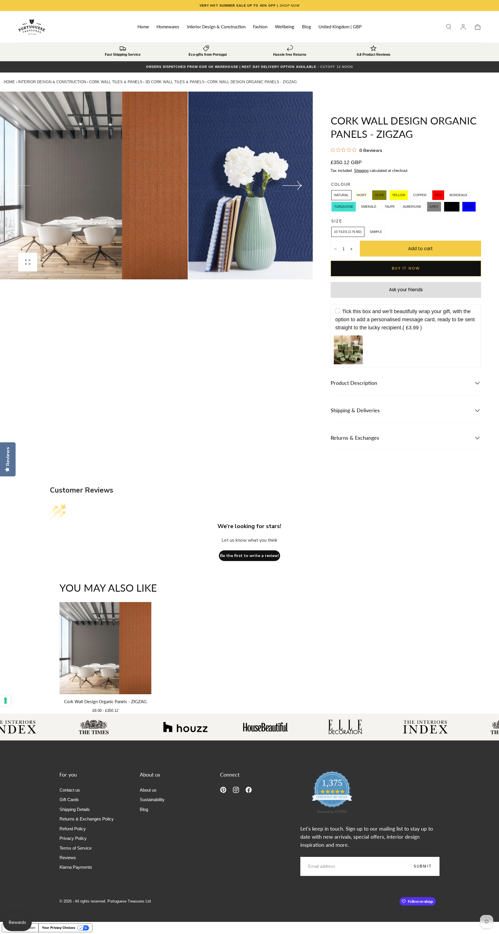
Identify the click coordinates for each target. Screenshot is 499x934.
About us (148, 790)
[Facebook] (248, 789)
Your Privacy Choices (58, 928)
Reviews (67, 857)
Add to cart (420, 249)
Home (143, 26)
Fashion (260, 26)
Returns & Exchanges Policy (86, 818)
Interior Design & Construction (216, 26)
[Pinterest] (223, 789)
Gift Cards (69, 799)
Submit (423, 866)
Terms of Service (75, 848)
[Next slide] (292, 185)
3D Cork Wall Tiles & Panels (174, 82)
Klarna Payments (75, 867)
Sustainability (152, 799)
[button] (340, 27)
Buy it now (406, 268)
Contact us (69, 790)
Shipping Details (74, 809)
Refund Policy (72, 828)
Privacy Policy (73, 838)
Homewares (168, 26)
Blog (306, 26)
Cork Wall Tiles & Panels (115, 82)
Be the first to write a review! (249, 555)
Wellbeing (284, 26)
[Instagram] (236, 789)
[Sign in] (463, 26)
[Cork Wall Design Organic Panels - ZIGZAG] (105, 648)
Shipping (361, 170)
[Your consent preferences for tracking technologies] (5, 700)
